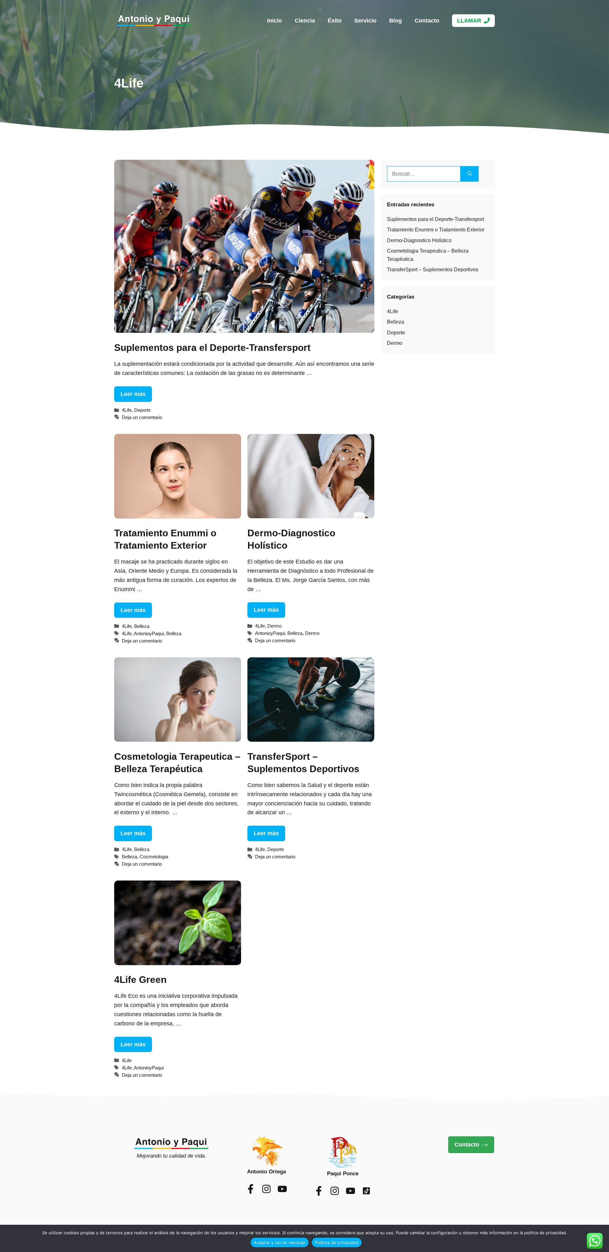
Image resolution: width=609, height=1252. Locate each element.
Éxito (335, 20)
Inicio (274, 20)
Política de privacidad (336, 1242)
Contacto (427, 20)
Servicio (365, 20)
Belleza (141, 626)
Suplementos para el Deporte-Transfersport (212, 347)
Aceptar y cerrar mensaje (279, 1242)
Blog (395, 20)
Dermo (274, 626)
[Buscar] (470, 174)
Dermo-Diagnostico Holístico (419, 240)
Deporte (142, 410)
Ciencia (305, 20)
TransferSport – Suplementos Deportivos (432, 269)
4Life (127, 410)
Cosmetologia (154, 856)
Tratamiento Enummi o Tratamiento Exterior (435, 229)
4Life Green (140, 979)
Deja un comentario (142, 417)
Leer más (133, 394)
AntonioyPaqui (149, 633)
